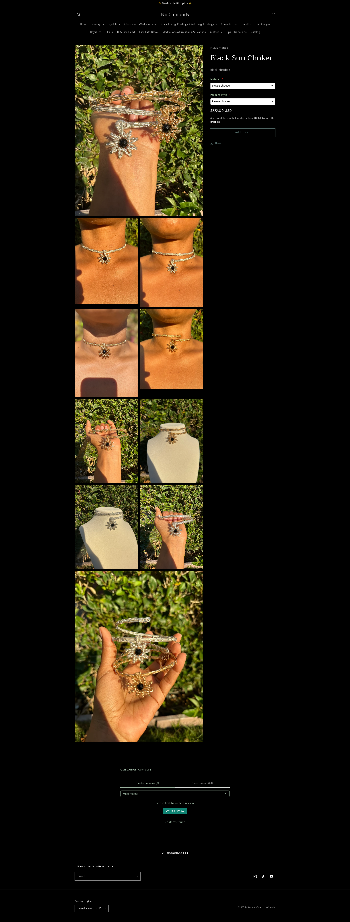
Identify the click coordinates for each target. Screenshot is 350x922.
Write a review (175, 810)
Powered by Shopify (266, 907)
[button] (79, 15)
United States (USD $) (89, 908)
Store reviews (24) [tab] (202, 783)
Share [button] (218, 143)
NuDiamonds (251, 907)
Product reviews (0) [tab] (148, 783)
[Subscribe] (136, 876)
